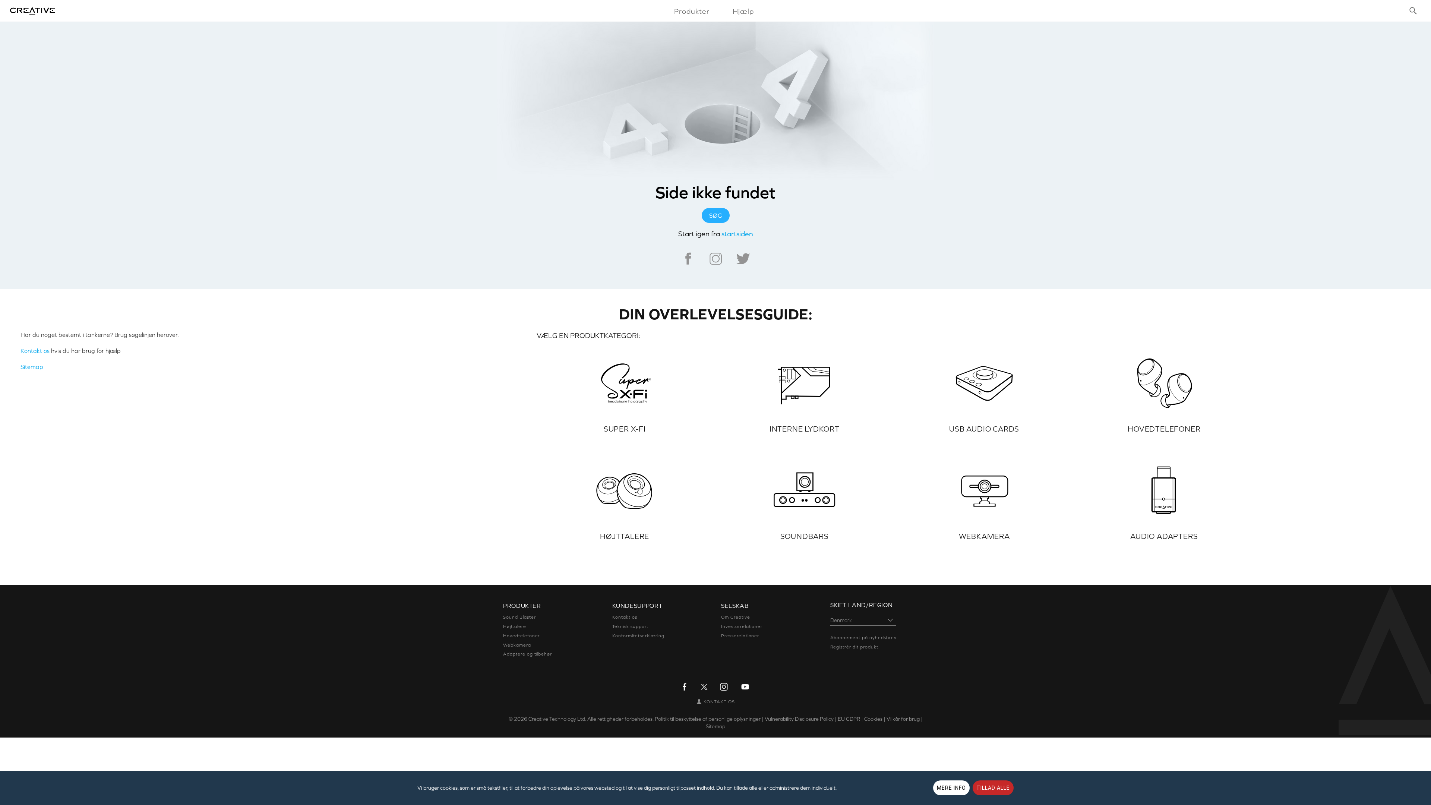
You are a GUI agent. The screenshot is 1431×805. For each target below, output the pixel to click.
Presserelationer (740, 635)
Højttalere (514, 626)
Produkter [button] (692, 11)
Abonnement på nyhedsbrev (863, 637)
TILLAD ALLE (993, 788)
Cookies (873, 719)
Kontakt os (35, 350)
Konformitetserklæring (638, 635)
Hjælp (743, 11)
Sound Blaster (519, 617)
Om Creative (735, 617)
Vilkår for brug (903, 719)
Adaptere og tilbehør (527, 654)
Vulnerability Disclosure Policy (799, 719)
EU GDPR (849, 719)
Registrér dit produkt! (855, 647)
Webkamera (517, 645)
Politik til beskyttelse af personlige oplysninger (708, 719)
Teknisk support (630, 626)
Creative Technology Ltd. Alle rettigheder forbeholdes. (591, 719)
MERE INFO (951, 788)
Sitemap (31, 366)
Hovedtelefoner (521, 635)
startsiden (737, 234)
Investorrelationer (741, 626)
